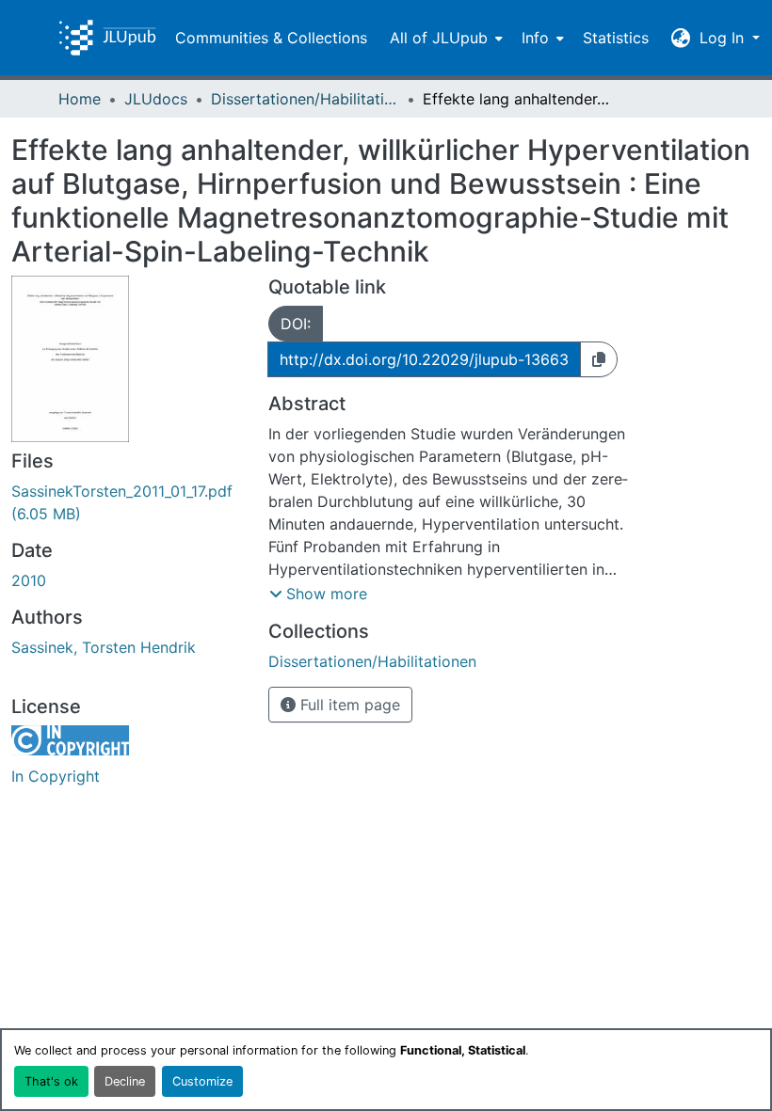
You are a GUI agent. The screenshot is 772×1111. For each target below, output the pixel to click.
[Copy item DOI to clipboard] (599, 359)
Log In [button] (724, 37)
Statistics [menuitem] (616, 37)
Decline (125, 1081)
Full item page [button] (348, 704)
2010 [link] (28, 580)
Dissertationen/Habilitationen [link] (305, 98)
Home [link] (79, 98)
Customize (202, 1081)
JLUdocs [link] (155, 98)
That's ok (51, 1081)
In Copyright (55, 776)
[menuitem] (444, 37)
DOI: (296, 323)
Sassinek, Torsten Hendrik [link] (103, 647)
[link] (128, 502)
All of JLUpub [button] (439, 37)
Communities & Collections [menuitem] (271, 37)
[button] (107, 37)
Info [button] (535, 37)
